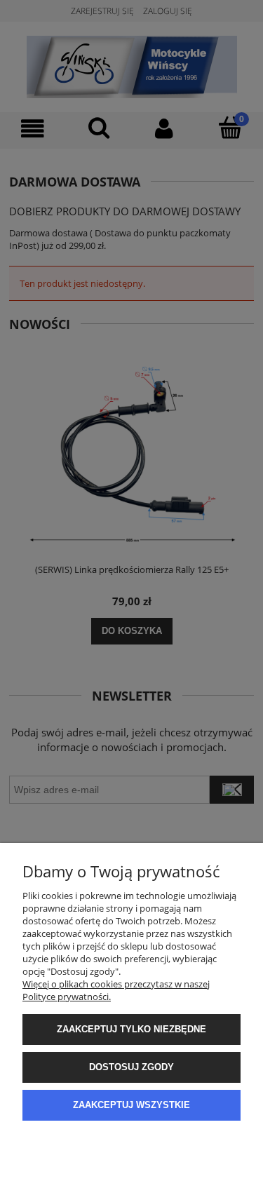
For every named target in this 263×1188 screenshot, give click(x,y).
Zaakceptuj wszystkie (131, 1105)
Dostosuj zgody (131, 1067)
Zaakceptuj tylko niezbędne (131, 1029)
